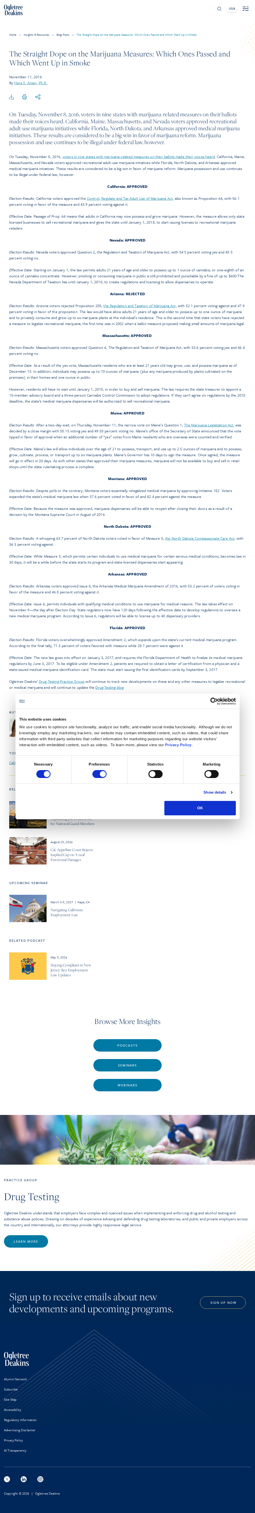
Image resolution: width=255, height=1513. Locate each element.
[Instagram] (40, 1479)
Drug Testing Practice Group (61, 681)
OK (200, 808)
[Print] (24, 97)
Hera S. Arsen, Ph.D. (30, 82)
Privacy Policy (178, 745)
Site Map (10, 1399)
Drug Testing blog (109, 687)
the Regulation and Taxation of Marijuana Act (139, 305)
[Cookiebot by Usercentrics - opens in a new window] (214, 701)
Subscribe (11, 1389)
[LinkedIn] (24, 1479)
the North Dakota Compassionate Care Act (199, 538)
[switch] (99, 774)
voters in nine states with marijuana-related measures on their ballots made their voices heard (139, 156)
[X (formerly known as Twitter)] (7, 1479)
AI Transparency (15, 1450)
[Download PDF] (11, 97)
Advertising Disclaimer (20, 1430)
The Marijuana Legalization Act (208, 425)
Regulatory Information (20, 1419)
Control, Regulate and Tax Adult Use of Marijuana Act (130, 198)
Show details (214, 792)
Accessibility (12, 1409)
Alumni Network (15, 1379)
